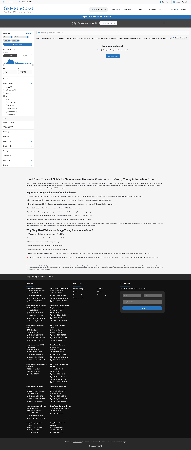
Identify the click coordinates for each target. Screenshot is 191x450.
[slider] (3, 65)
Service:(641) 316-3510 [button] (37, 399)
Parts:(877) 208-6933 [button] (60, 382)
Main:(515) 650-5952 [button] (59, 335)
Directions (76, 292)
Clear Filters (28, 33)
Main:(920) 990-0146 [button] (59, 295)
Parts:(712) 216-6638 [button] (60, 320)
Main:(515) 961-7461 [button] (59, 396)
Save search (19, 44)
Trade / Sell (152, 9)
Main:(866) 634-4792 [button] (59, 354)
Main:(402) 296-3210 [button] (36, 354)
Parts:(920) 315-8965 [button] (60, 301)
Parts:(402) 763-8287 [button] (36, 340)
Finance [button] (139, 9)
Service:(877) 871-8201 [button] (60, 379)
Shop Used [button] (127, 9)
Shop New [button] (114, 9)
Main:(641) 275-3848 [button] (36, 313)
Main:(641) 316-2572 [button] (36, 396)
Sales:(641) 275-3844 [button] (36, 315)
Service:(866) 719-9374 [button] (37, 337)
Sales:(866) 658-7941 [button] (60, 399)
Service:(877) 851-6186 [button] (60, 357)
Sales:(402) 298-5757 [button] (36, 357)
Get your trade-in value (108, 23)
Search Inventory (100, 9)
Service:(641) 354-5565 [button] (37, 298)
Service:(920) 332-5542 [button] (60, 298)
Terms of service (78, 298)
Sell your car (101, 292)
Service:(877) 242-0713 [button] (60, 401)
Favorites (165, 2)
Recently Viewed (181, 2)
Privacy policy (101, 295)
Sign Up (142, 308)
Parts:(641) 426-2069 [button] (36, 401)
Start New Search (113, 56)
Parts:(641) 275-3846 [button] (36, 321)
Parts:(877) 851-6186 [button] (60, 360)
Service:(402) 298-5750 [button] (37, 360)
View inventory (78, 289)
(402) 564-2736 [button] (34, 374)
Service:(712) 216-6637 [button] (60, 318)
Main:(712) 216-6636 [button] (59, 315)
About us (100, 289)
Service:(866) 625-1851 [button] (60, 340)
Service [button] (162, 9)
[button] (10, 2)
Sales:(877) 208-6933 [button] (60, 377)
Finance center (78, 295)
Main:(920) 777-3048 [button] (36, 416)
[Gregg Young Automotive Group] (18, 9)
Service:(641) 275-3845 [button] (37, 318)
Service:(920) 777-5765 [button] (37, 418)
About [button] (183, 9)
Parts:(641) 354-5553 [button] (36, 301)
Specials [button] (173, 9)
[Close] (164, 23)
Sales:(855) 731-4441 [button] (60, 337)
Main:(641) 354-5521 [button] (36, 295)
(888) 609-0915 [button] (27, 2)
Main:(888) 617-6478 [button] (36, 335)
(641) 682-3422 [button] (34, 432)
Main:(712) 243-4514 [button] (59, 374)
